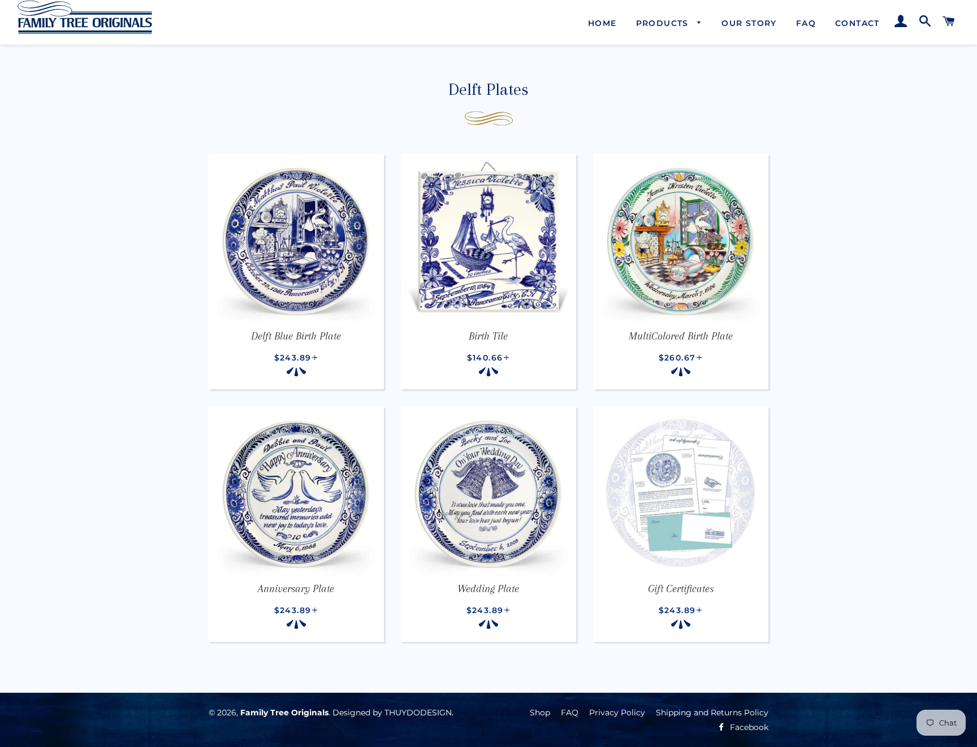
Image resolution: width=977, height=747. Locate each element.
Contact (857, 23)
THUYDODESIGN (418, 712)
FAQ (806, 23)
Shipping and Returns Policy (712, 712)
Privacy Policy (617, 712)
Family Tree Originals (284, 712)
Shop (540, 712)
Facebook (748, 727)
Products (664, 23)
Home (602, 23)
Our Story (749, 23)
